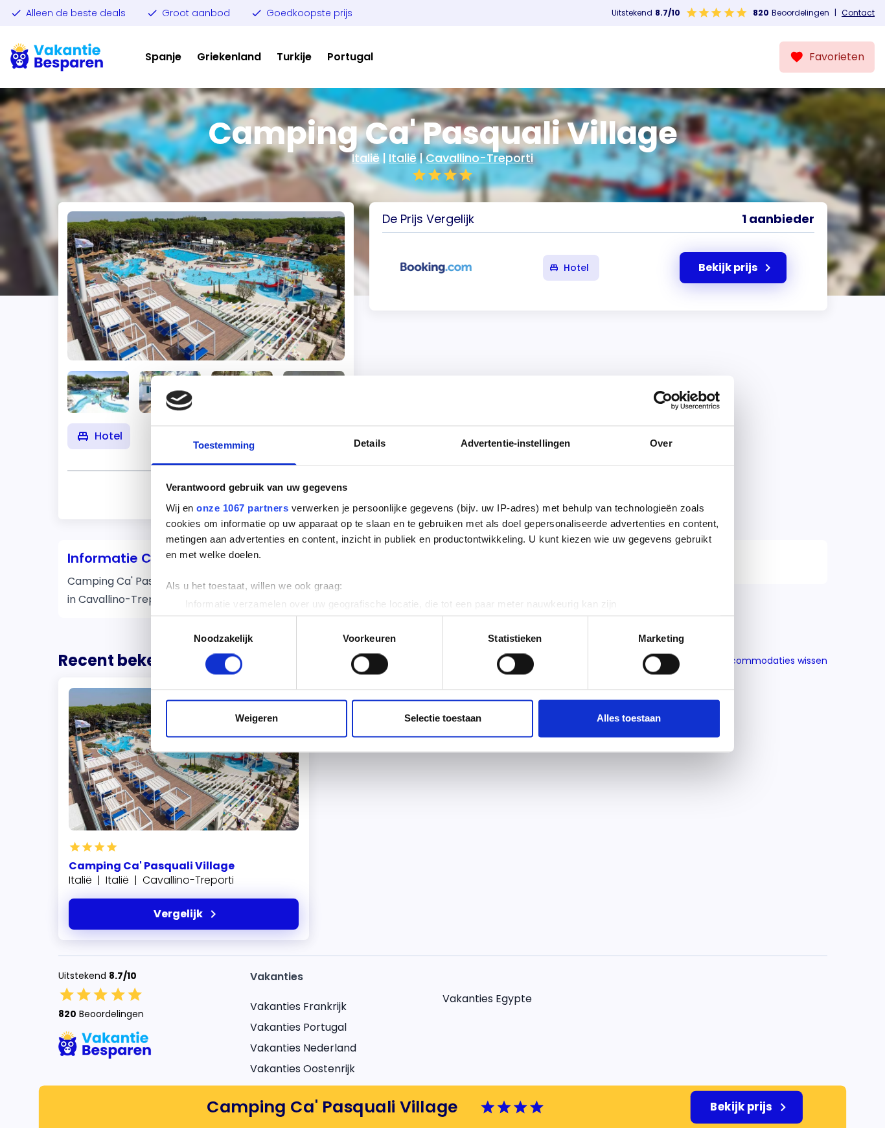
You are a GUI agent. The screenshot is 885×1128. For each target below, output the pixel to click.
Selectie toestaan (442, 717)
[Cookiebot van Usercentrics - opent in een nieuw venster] (663, 400)
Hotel (576, 267)
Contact (858, 13)
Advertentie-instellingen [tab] (515, 443)
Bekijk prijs (741, 1106)
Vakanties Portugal (298, 1027)
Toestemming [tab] (224, 445)
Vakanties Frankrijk (298, 1006)
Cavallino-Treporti (479, 158)
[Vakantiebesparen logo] (57, 57)
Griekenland (229, 56)
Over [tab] (661, 443)
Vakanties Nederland (303, 1047)
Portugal (350, 56)
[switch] (369, 664)
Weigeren (256, 717)
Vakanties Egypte (487, 998)
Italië (366, 158)
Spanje (163, 56)
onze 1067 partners (242, 507)
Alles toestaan (629, 717)
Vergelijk (178, 913)
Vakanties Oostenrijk (302, 1068)
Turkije (294, 56)
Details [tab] (369, 443)
